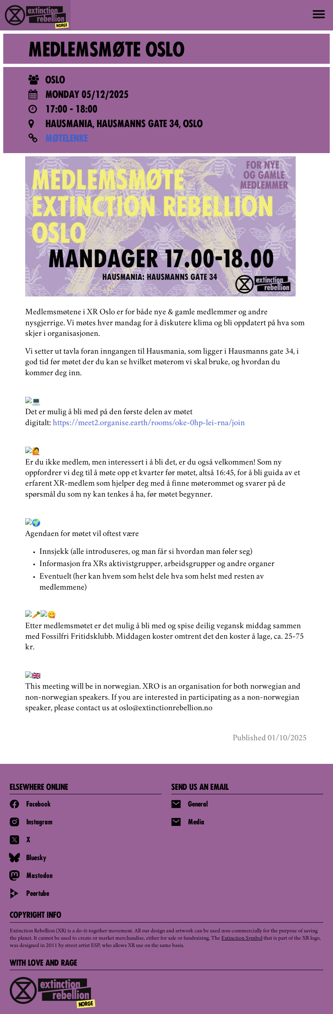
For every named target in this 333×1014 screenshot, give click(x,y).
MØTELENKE (66, 139)
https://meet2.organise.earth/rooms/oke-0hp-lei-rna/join (149, 423)
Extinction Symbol (241, 938)
